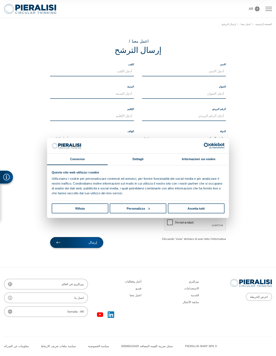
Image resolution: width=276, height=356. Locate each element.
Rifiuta (80, 208)
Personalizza (136, 208)
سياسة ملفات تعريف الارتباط (58, 346)
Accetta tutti (196, 208)
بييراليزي (194, 281)
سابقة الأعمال (191, 302)
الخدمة (195, 295)
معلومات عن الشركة (16, 346)
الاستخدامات (191, 288)
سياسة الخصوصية (98, 346)
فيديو (138, 288)
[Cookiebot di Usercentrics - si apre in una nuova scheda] (206, 146)
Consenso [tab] (77, 159)
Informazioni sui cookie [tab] (198, 159)
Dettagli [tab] (138, 159)
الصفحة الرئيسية (263, 24)
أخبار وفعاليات (133, 281)
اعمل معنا (246, 24)
